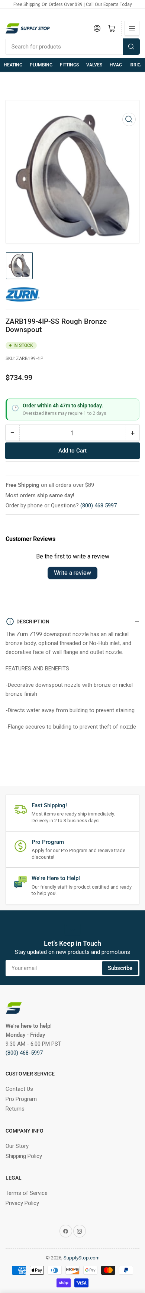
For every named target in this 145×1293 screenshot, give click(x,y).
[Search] (131, 46)
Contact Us (19, 1089)
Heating (13, 65)
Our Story (17, 1146)
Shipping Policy (24, 1156)
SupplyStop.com (82, 1258)
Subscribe (120, 968)
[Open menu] (132, 28)
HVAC (116, 65)
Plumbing (41, 65)
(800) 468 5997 (98, 505)
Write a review (72, 572)
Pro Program (21, 1099)
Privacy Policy (22, 1203)
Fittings (69, 65)
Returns (15, 1108)
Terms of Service (27, 1193)
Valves (94, 65)
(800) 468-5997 (24, 1052)
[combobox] (72, 46)
